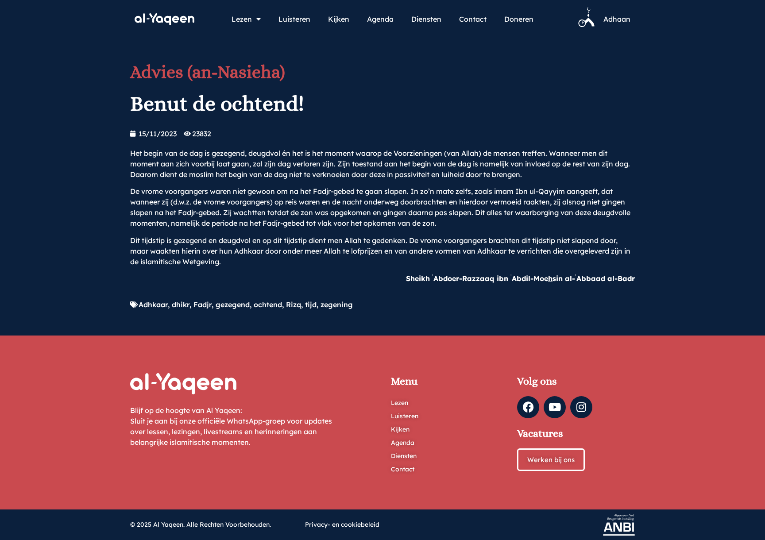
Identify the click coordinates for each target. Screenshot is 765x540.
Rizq (293, 304)
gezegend (233, 304)
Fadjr (202, 304)
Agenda (380, 19)
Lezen (242, 19)
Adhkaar (153, 304)
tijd (311, 304)
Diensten (426, 19)
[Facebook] (528, 407)
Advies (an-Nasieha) (207, 72)
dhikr (180, 304)
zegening (337, 304)
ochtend (268, 304)
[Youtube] (555, 407)
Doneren (518, 19)
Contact (473, 19)
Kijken (338, 19)
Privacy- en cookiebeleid (342, 524)
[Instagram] (581, 407)
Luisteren (294, 19)
